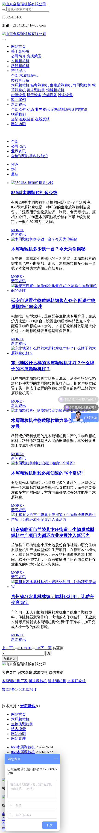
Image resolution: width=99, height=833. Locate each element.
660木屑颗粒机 (23, 747)
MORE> (17, 230)
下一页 (46, 648)
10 (30, 648)
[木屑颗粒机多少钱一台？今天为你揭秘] (44, 239)
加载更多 (10, 659)
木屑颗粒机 (76, 681)
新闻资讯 (18, 234)
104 (38, 648)
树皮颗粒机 (38, 681)
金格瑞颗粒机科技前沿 (29, 156)
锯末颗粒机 (57, 681)
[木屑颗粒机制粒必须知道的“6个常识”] (43, 463)
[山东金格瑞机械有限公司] (49, 4)
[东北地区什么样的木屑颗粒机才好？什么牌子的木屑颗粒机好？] (54, 353)
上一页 (7, 648)
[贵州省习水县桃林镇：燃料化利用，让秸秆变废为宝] (54, 587)
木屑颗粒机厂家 (15, 681)
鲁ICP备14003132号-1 (19, 689)
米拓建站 (28, 706)
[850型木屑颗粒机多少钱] (32, 183)
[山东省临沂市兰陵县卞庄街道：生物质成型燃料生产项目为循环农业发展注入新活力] (54, 520)
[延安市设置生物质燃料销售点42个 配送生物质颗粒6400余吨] (54, 291)
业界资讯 (18, 151)
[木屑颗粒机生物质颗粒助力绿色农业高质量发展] (51, 410)
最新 (14, 174)
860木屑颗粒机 (23, 752)
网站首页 (18, 46)
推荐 (14, 164)
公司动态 (18, 146)
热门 (14, 169)
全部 (14, 75)
